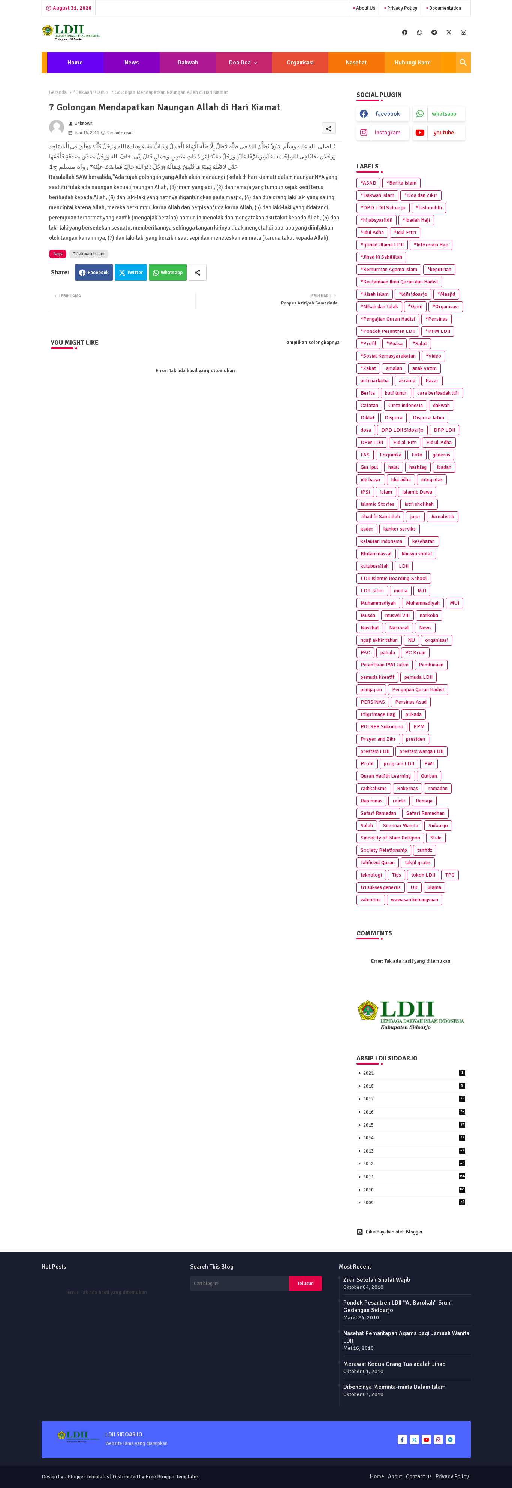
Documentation (444, 8)
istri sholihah (419, 504)
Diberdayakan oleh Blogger (394, 1232)
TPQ (450, 875)
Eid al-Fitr (404, 442)
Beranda (58, 92)
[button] (463, 62)
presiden (415, 739)
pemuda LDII (418, 677)
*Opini (415, 306)
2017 (413, 1099)
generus (441, 455)
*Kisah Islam (375, 294)
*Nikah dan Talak (379, 306)
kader (367, 529)
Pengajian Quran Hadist (418, 689)
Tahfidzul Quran (378, 862)
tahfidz (424, 850)
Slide (436, 838)
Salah (367, 825)
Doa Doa (240, 62)
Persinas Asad (411, 702)
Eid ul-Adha (439, 442)
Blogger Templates (88, 1476)
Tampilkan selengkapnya (312, 343)
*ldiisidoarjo (413, 294)
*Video (433, 356)
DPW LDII (372, 442)
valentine (371, 899)
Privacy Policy (401, 8)
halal (393, 467)
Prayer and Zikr (378, 739)
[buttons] (405, 32)
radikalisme (374, 788)
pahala (387, 652)
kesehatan (423, 541)
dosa (366, 430)
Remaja (424, 801)
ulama (434, 887)
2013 (413, 1151)
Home (75, 62)
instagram (388, 132)
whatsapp (444, 114)
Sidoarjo (438, 825)
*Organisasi (446, 306)
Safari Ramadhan (425, 813)
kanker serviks (399, 529)
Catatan (369, 405)
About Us (365, 8)
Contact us (419, 1476)
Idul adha (401, 479)
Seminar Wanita (400, 825)
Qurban (429, 776)
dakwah (441, 405)
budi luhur (396, 393)
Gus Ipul (369, 467)
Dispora (394, 417)
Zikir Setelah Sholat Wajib (376, 1280)
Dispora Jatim (428, 417)
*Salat (420, 343)
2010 (414, 1190)
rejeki (399, 801)
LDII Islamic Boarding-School (394, 578)
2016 (413, 1112)
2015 (413, 1125)
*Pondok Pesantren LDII (388, 331)
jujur (415, 516)
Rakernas (407, 788)
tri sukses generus (381, 887)
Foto (417, 455)
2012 (413, 1164)
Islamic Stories (377, 504)
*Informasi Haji (431, 245)
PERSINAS (373, 702)
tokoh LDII (423, 875)
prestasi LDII (375, 751)
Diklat (367, 417)
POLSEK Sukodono (382, 726)
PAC (365, 652)
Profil (367, 763)
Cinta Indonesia (405, 405)
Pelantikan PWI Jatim (385, 665)
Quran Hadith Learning (386, 776)
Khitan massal (376, 553)
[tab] (75, 62)
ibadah (444, 467)
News (131, 62)
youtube (444, 132)
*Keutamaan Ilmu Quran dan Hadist (399, 282)
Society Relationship (384, 850)
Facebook (98, 273)
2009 (413, 1203)
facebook (388, 114)
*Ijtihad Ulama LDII (382, 245)
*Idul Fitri (405, 232)
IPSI (365, 492)
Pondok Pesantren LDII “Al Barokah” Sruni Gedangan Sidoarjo (397, 1306)
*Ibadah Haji (416, 220)
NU (411, 640)
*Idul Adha (372, 232)
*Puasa (394, 343)
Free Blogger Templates (172, 1476)
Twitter (135, 273)
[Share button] (198, 272)
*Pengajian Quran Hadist (388, 319)
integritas (432, 479)
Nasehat (356, 62)
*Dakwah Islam (89, 92)
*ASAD (368, 183)
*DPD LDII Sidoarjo (383, 207)
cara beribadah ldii (438, 393)
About (395, 1476)
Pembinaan (431, 665)
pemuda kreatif (377, 677)
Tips (396, 875)
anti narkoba (375, 380)
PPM (419, 726)
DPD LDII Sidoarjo (402, 430)
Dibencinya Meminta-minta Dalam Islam (394, 1387)
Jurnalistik (442, 516)
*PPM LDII (437, 331)
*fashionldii (429, 207)
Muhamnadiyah (423, 603)
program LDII (399, 763)
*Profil (368, 343)
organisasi (436, 640)
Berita (368, 393)
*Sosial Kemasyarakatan (388, 356)
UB (414, 887)
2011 (414, 1177)
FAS (365, 455)
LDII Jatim (372, 590)
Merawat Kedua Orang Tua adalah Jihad (394, 1364)
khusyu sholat (417, 553)
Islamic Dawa (417, 492)
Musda (368, 615)
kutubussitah (375, 566)
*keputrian (439, 269)
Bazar (432, 380)
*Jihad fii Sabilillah (381, 257)
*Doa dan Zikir (420, 195)
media (400, 590)
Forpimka (390, 455)
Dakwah (188, 62)
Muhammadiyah (378, 603)
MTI (422, 590)
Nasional (399, 628)
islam (386, 492)
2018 (413, 1086)
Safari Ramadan (378, 813)
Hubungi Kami (413, 62)
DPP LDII (444, 430)
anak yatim (424, 368)
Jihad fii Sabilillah (380, 516)
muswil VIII (397, 615)
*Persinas (436, 319)
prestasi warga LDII (421, 751)
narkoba (429, 615)
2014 (413, 1138)
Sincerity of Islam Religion (390, 838)
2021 (413, 1073)
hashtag (418, 467)
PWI (429, 763)
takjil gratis (418, 862)
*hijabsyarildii (376, 220)
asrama (407, 380)
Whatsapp (172, 273)
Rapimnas (371, 801)
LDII (404, 566)
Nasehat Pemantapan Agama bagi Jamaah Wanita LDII (406, 1337)
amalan (394, 368)
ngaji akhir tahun (379, 640)
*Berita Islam (401, 183)
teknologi (371, 875)
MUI (454, 603)
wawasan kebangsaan (414, 899)
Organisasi (300, 62)
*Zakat (368, 368)
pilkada (414, 714)
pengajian (371, 689)
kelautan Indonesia (381, 541)
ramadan (438, 788)
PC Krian (415, 652)
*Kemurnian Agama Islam (389, 269)
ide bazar (371, 479)
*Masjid (446, 294)
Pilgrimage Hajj (378, 714)
